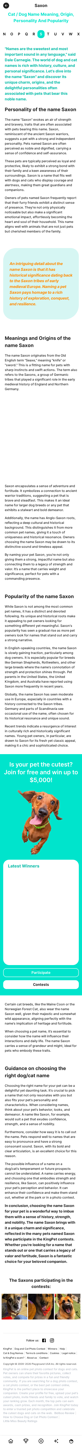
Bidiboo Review (64, 1413)
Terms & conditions (36, 1353)
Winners (52, 1348)
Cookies (54, 1353)
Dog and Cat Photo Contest (30, 1348)
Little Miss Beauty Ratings (20, 1421)
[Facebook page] (44, 1340)
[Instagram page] (52, 1340)
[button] (6, 5)
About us (32, 1357)
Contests (41, 984)
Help (62, 1348)
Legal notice (68, 1353)
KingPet (7, 1348)
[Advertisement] (41, 437)
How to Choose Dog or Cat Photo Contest (30, 1417)
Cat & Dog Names (13, 1353)
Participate (41, 972)
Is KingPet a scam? (13, 1357)
